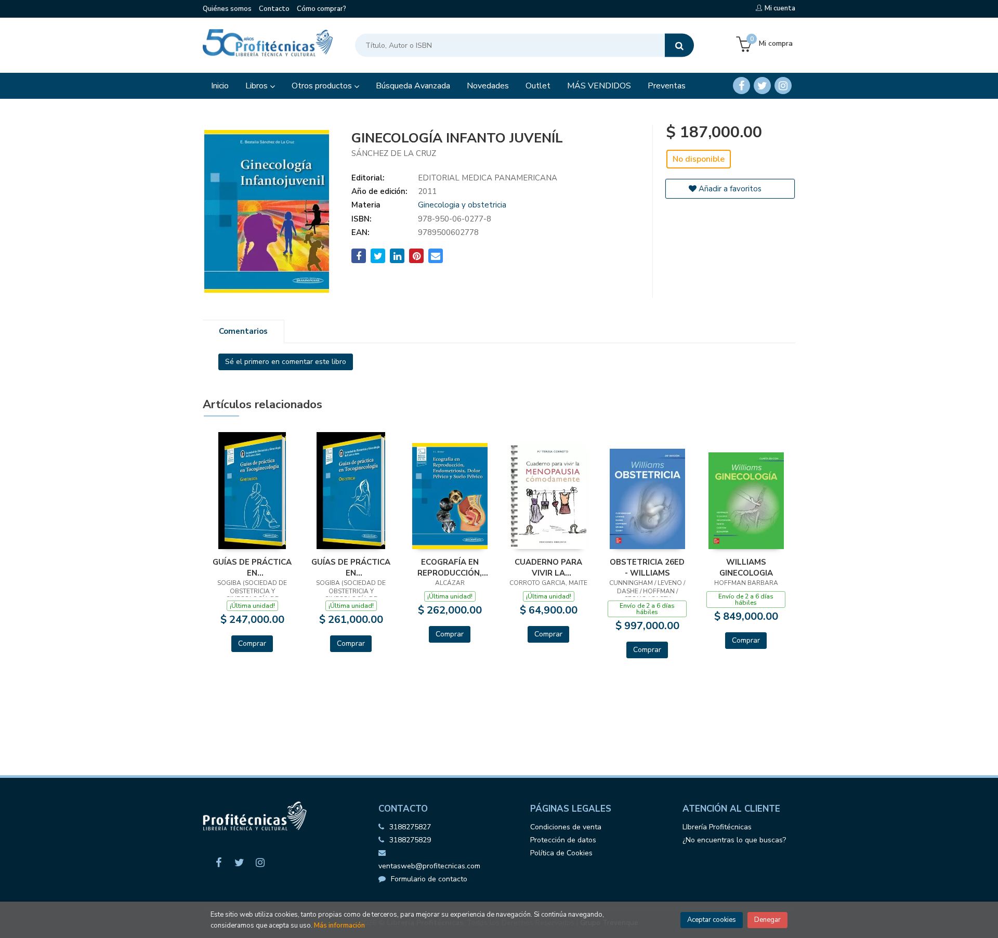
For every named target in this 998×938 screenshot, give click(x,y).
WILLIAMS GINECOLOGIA (746, 567)
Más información (339, 925)
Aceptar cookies (711, 919)
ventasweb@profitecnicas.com (429, 866)
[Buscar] (679, 45)
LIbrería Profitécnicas (717, 827)
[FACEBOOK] (741, 85)
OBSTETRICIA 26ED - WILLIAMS (647, 567)
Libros (257, 86)
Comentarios (243, 331)
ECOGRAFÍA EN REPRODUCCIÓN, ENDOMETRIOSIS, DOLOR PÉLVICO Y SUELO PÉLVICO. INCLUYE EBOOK (449, 567)
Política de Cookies (561, 853)
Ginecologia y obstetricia (462, 205)
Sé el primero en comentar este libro (285, 362)
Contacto (274, 9)
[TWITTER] (762, 85)
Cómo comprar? (321, 9)
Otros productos (323, 86)
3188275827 (410, 827)
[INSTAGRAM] (783, 85)
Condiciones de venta (565, 827)
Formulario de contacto (429, 879)
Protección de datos (563, 840)
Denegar (767, 919)
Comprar (252, 643)
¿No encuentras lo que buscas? (734, 840)
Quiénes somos (227, 9)
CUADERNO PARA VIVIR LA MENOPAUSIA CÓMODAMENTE (548, 567)
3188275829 (410, 840)
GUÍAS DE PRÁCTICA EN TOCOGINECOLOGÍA (252, 567)
